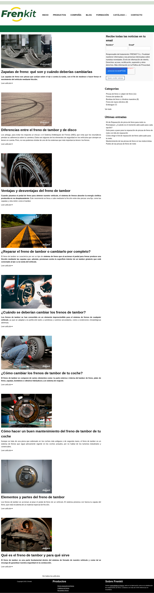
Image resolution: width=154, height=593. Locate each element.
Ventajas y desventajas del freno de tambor (35, 191)
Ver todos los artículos (51, 576)
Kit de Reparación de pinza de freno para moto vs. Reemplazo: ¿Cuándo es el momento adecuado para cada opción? (129, 125)
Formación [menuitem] (102, 15)
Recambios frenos (63, 590)
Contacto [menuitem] (136, 15)
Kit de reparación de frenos (65, 586)
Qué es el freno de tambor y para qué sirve (35, 555)
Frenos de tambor (114, 97)
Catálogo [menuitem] (119, 15)
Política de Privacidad (141, 65)
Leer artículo (6, 83)
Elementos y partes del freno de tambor (33, 497)
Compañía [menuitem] (75, 15)
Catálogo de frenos (63, 588)
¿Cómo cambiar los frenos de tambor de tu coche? (42, 373)
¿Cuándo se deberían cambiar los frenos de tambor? (43, 312)
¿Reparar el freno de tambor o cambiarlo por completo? (46, 251)
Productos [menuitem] (59, 15)
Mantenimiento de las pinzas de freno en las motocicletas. (129, 141)
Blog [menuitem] (89, 15)
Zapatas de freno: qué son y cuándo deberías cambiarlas (46, 72)
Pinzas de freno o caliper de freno (121, 94)
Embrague (111, 105)
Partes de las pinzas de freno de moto (121, 144)
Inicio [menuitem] (45, 15)
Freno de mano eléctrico (117, 102)
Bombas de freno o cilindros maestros (122, 99)
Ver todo (108, 109)
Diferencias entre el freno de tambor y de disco (38, 130)
